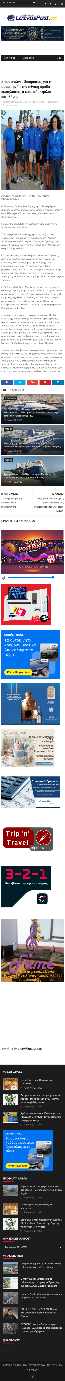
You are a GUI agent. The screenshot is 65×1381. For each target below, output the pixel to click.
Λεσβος (8, 429)
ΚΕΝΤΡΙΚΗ (9, 58)
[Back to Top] (32, 1376)
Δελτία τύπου (54, 102)
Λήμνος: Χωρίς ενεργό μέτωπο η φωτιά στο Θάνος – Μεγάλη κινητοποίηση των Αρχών (41, 1190)
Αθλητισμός (41, 102)
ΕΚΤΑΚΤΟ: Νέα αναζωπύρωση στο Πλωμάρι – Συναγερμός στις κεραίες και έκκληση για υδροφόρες (41, 1328)
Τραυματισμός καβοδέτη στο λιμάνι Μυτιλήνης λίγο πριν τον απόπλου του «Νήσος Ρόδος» (30, 476)
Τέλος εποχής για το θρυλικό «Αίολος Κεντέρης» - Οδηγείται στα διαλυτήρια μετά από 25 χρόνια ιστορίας (32, 445)
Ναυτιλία (14, 105)
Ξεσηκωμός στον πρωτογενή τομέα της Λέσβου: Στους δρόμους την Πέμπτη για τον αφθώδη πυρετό (41, 1099)
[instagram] (62, 4)
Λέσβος (5, 105)
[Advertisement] (32, 1017)
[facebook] (46, 4)
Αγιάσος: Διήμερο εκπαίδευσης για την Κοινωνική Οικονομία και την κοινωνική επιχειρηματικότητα (40, 1117)
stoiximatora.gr (31, 1048)
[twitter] (50, 4)
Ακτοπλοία (10, 398)
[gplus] (56, 4)
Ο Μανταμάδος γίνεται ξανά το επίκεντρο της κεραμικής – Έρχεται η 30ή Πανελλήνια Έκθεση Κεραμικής (39, 1282)
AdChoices (7, 1351)
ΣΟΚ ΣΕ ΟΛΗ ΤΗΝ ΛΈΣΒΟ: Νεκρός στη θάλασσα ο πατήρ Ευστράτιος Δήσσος (39, 1312)
